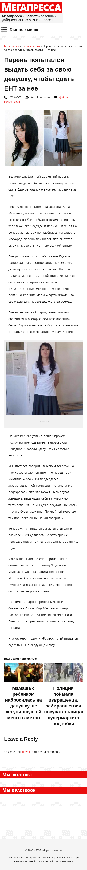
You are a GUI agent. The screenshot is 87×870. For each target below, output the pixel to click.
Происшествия (31, 46)
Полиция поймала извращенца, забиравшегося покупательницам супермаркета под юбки (64, 706)
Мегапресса (31, 7)
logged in (27, 752)
